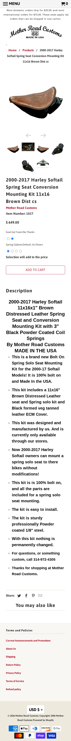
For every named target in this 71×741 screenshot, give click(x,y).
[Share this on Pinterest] (33, 596)
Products (28, 50)
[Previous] (28, 135)
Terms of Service (15, 681)
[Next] (43, 135)
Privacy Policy (13, 672)
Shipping (10, 656)
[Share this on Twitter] (18, 596)
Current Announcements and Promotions (28, 640)
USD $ (36, 709)
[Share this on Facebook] (25, 596)
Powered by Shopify (43, 720)
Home (12, 50)
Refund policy (13, 689)
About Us (11, 648)
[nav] (11, 4)
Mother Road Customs (21, 208)
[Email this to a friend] (39, 596)
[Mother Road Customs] (35, 32)
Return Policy (13, 664)
